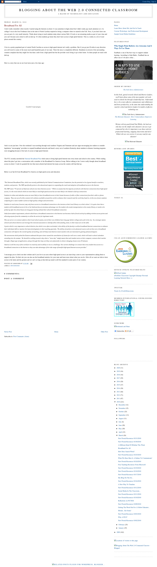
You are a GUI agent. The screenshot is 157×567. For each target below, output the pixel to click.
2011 (118, 398)
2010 (118, 402)
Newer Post (8, 332)
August (121, 418)
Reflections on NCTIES (126, 501)
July (120, 422)
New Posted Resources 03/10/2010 (129, 497)
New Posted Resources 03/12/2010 (129, 487)
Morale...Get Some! (124, 510)
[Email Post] (31, 263)
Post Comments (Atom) (21, 336)
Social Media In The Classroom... (129, 491)
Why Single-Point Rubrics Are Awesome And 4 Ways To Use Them (133, 47)
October (121, 411)
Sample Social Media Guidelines (125, 34)
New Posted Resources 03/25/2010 (129, 455)
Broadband (15, 265)
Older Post (104, 332)
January (121, 528)
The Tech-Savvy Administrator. (133, 90)
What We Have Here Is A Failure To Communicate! (135, 458)
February (122, 524)
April (121, 432)
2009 (118, 532)
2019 (118, 371)
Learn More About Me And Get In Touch (127, 28)
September (122, 415)
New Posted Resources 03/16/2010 (129, 481)
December (122, 405)
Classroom (124, 275)
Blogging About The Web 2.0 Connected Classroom (78, 10)
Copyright (132, 275)
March (121, 435)
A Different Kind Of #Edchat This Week (131, 445)
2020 (118, 368)
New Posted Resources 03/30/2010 (129, 442)
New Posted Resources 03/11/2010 (129, 494)
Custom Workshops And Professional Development (131, 31)
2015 (118, 385)
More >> (129, 278)
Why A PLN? (122, 517)
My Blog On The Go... (125, 478)
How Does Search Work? (126, 451)
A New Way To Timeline (126, 484)
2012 (118, 395)
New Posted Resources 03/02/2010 (129, 520)
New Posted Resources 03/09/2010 (129, 504)
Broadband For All (13, 25)
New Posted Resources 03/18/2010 (129, 471)
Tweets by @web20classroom (124, 291)
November (122, 408)
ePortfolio (117, 275)
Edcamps (139, 275)
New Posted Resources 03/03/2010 (129, 514)
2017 (118, 378)
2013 (118, 392)
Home (56, 332)
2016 (118, 381)
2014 (118, 388)
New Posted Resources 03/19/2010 (129, 468)
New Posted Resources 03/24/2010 (129, 461)
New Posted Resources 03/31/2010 (129, 438)
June (120, 425)
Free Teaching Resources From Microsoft (132, 465)
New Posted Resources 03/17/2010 (129, 474)
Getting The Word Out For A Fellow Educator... (134, 507)
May (120, 428)
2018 (118, 375)
